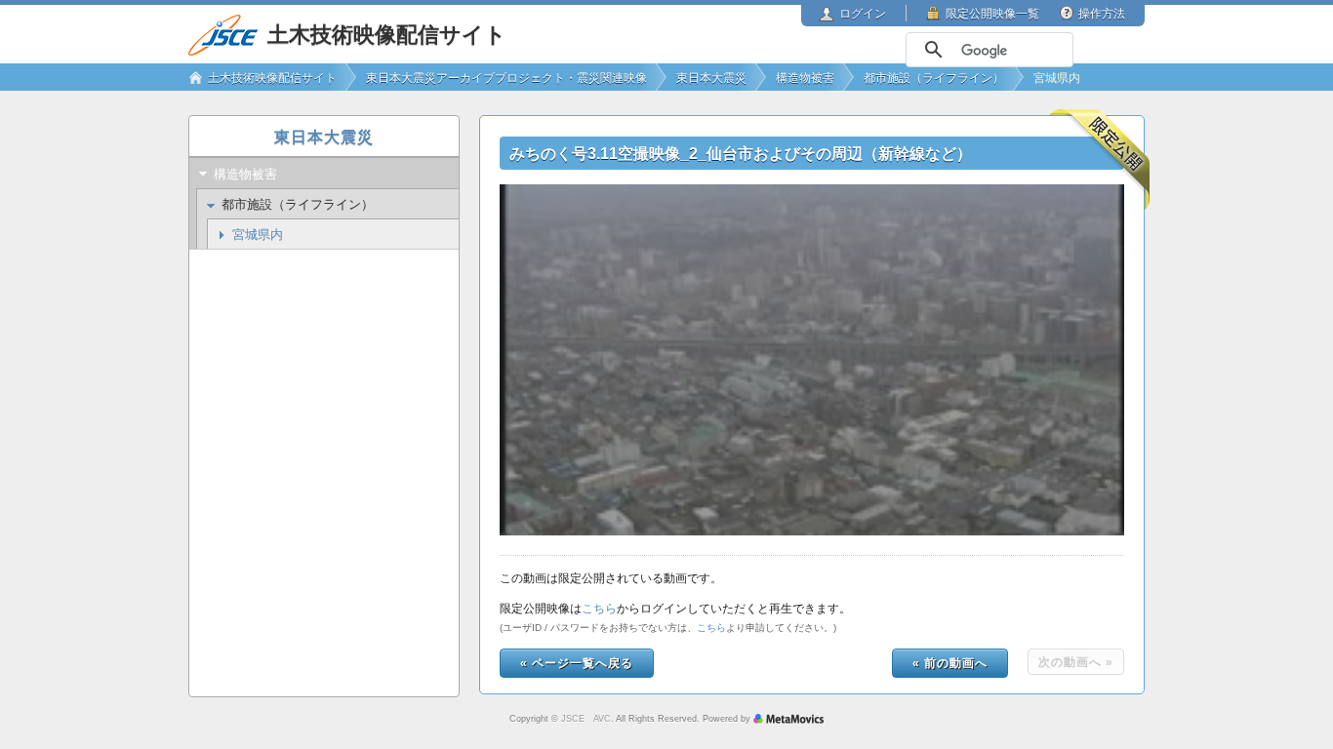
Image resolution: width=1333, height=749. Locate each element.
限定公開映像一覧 (992, 13)
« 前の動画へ (950, 663)
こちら (599, 608)
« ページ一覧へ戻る (576, 663)
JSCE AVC (586, 719)
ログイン (862, 13)
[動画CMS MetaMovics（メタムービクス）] (788, 719)
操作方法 (1101, 13)
